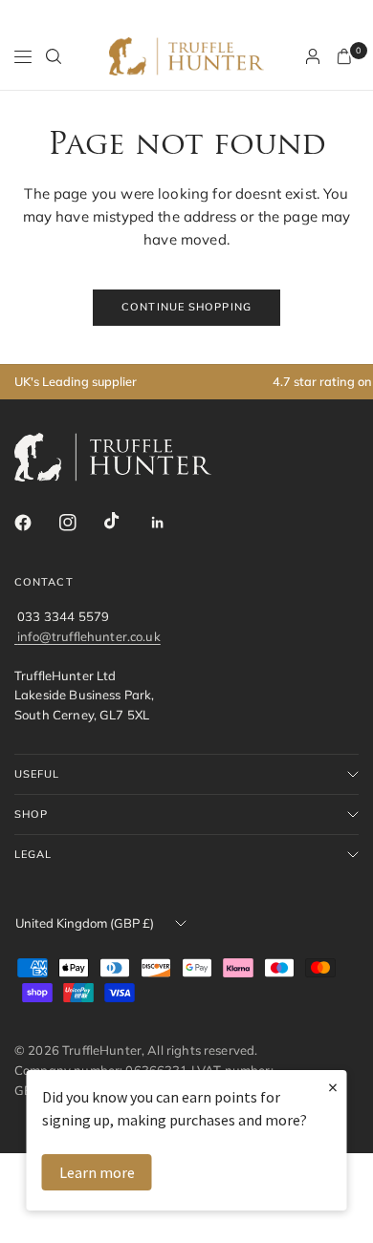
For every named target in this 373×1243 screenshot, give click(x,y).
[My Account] (312, 56)
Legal (33, 854)
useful (37, 774)
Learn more (97, 1172)
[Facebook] (35, 523)
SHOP (31, 814)
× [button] (333, 1087)
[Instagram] (80, 523)
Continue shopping (186, 306)
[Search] (53, 56)
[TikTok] (125, 522)
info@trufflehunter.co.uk (89, 636)
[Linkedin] (170, 523)
